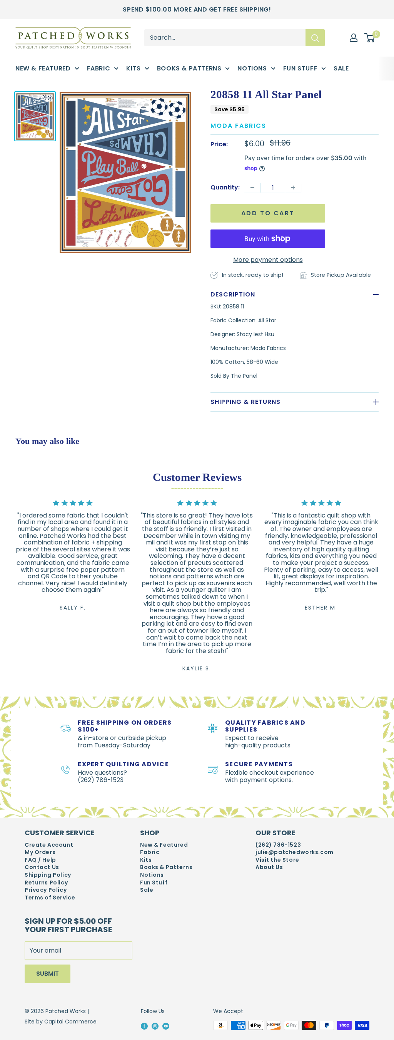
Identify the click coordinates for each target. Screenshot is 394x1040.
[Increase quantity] (293, 187)
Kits (133, 68)
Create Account (49, 845)
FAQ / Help (40, 860)
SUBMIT (47, 973)
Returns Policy (46, 882)
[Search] (315, 37)
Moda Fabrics (238, 125)
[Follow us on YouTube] (165, 1026)
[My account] (353, 37)
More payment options (268, 259)
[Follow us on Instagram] (155, 1026)
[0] (370, 37)
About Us (269, 867)
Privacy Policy (46, 890)
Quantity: (225, 187)
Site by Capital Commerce (61, 1021)
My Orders (40, 852)
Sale (341, 68)
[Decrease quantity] (252, 187)
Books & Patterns (189, 68)
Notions (252, 68)
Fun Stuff (300, 68)
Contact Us (42, 867)
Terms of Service (50, 897)
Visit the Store (277, 860)
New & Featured (43, 68)
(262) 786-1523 (278, 845)
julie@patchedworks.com (294, 852)
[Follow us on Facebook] (144, 1026)
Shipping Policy (48, 875)
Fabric (98, 68)
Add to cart (268, 213)
